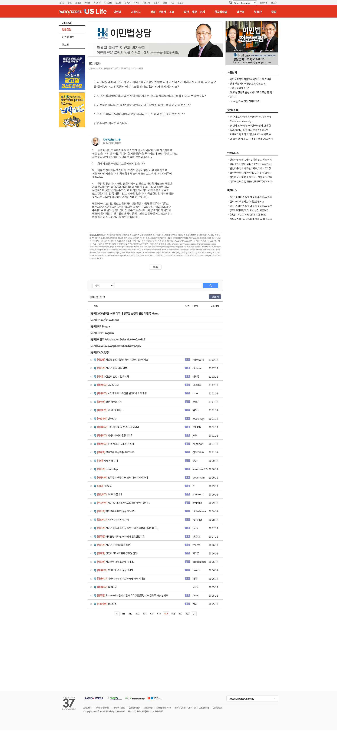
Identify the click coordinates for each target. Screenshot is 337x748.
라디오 (78, 2)
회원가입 (263, 2)
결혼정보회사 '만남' (239, 88)
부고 (172, 2)
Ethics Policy (134, 707)
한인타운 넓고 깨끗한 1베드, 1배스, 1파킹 (250, 168)
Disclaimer (148, 707)
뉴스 (70, 2)
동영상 (87, 2)
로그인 (273, 2)
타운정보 (108, 2)
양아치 (233, 96)
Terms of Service (102, 707)
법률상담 (66, 29)
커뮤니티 (97, 2)
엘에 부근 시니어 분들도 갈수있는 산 (248, 83)
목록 (155, 267)
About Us (87, 707)
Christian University (240, 121)
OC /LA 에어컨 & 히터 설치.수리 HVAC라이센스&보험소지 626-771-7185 (251, 198)
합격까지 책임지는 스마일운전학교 (247, 201)
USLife (118, 2)
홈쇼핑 (156, 2)
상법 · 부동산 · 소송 (162, 12)
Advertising (204, 707)
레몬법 (240, 12)
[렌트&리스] (251, 153)
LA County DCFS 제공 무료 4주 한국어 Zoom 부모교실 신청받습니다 (249, 131)
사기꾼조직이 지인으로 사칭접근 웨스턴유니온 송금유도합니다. (250, 80)
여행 (165, 2)
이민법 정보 (68, 37)
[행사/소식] (251, 110)
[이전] (117, 613)
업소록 (180, 2)
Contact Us (217, 707)
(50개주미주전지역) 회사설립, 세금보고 (249, 210)
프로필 (65, 44)
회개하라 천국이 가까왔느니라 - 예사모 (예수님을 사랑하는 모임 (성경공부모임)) (251, 135)
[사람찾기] (251, 73)
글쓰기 (215, 296)
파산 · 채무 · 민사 (194, 12)
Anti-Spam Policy (163, 707)
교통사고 (136, 12)
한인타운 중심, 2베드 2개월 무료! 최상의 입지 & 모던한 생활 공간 (251, 161)
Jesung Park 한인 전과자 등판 (245, 101)
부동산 (127, 2)
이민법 (117, 12)
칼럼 (273, 12)
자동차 (136, 2)
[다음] (194, 613)
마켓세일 (146, 2)
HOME (61, 2)
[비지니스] (251, 191)
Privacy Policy (119, 707)
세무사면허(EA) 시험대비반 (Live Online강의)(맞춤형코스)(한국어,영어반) (251, 220)
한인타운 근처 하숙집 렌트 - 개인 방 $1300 (251, 177)
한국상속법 (220, 12)
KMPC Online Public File (185, 707)
